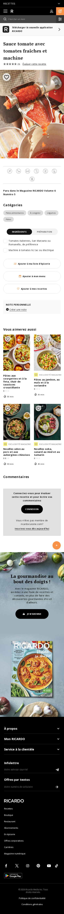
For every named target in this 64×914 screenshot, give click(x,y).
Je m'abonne (34, 614)
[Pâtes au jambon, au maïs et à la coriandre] (47, 353)
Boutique (8, 815)
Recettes (8, 808)
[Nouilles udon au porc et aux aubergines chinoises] (16, 422)
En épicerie (9, 834)
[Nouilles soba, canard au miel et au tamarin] (47, 422)
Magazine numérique (14, 853)
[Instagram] (28, 866)
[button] (60, 11)
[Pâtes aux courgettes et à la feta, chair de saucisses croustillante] (16, 353)
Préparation (44, 231)
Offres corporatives (14, 840)
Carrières (8, 847)
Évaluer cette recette (34, 64)
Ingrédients (19, 231)
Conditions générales (32, 904)
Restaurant (9, 821)
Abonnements (11, 827)
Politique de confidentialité (32, 898)
